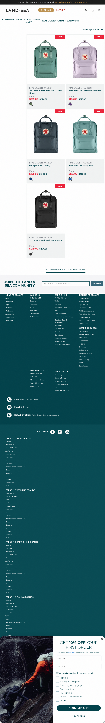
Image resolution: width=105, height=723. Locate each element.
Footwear (9, 301)
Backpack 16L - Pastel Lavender (84, 90)
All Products (59, 329)
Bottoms (8, 308)
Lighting (58, 304)
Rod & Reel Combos (87, 314)
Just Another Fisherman (15, 467)
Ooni (7, 500)
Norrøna (8, 473)
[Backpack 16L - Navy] (46, 134)
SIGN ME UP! (79, 708)
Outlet (60, 10)
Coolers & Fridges (85, 353)
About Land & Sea (37, 380)
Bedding (58, 310)
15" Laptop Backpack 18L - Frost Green (45, 91)
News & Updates (36, 383)
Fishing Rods (84, 301)
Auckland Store (36, 373)
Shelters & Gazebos (62, 307)
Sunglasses (83, 366)
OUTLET (82, 356)
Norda (7, 470)
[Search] (87, 10)
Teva (7, 486)
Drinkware (83, 341)
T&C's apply (71, 652)
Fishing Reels (84, 298)
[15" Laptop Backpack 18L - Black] (46, 209)
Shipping (58, 375)
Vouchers (58, 325)
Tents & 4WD (60, 341)
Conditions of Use (61, 384)
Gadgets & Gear (61, 338)
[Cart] (99, 10)
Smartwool (9, 483)
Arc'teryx (9, 451)
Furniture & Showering (64, 317)
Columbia (9, 464)
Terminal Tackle (85, 308)
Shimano (9, 610)
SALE (81, 363)
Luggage (82, 344)
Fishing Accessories (86, 311)
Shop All (46, 10)
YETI (7, 460)
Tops (7, 305)
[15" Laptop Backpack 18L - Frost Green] (46, 59)
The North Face (11, 448)
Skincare (82, 347)
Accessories (9, 314)
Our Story (34, 377)
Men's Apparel (84, 331)
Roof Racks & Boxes (86, 334)
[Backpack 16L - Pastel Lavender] (85, 59)
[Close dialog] (102, 639)
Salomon (9, 457)
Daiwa (8, 441)
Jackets (8, 298)
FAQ (56, 387)
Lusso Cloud (10, 454)
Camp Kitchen (60, 314)
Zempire (8, 548)
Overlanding (84, 360)
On (6, 476)
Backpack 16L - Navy (39, 165)
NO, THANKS (79, 716)
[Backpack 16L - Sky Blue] (85, 134)
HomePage (8, 19)
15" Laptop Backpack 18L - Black (45, 240)
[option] (31, 104)
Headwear (9, 320)
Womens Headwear (62, 344)
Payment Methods (62, 391)
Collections (9, 317)
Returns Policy (60, 378)
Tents (57, 301)
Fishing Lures (84, 317)
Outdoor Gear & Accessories (61, 321)
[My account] (93, 10)
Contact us (34, 386)
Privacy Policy (60, 381)
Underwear (9, 311)
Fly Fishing (83, 305)
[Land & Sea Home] (17, 10)
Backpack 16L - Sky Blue (80, 165)
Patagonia (9, 445)
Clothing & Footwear (87, 320)
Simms (8, 479)
